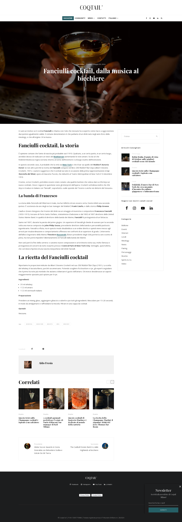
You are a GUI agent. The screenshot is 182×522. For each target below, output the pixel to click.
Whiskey (66, 324)
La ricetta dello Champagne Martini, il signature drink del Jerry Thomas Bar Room (103, 422)
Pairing (124, 248)
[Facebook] (146, 18)
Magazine (68, 18)
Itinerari (124, 233)
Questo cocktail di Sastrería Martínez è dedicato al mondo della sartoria (77, 421)
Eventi (124, 229)
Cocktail (29, 324)
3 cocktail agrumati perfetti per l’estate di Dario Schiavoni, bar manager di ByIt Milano (53, 422)
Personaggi (136, 154)
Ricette (88, 64)
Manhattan (59, 156)
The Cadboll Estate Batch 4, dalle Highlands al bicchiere (84, 447)
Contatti (101, 18)
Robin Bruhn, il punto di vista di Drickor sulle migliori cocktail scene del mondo (145, 159)
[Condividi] (32, 349)
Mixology (125, 240)
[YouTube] (154, 18)
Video (123, 263)
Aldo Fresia (80, 64)
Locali (134, 181)
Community (80, 18)
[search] (156, 136)
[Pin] (43, 349)
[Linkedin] (158, 18)
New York (67, 164)
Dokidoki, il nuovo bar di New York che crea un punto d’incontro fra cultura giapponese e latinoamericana (145, 188)
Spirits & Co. (126, 260)
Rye (58, 324)
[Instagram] (150, 18)
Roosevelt (61, 234)
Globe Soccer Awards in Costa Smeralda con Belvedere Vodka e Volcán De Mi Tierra (48, 448)
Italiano (112, 18)
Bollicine (124, 225)
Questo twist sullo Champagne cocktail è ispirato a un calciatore (29, 420)
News (90, 18)
